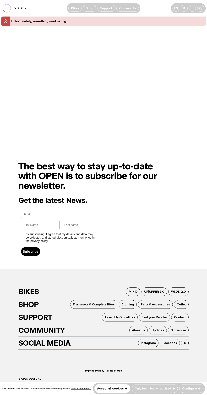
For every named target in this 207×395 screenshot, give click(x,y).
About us (138, 330)
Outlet (181, 304)
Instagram (148, 343)
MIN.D (133, 291)
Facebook (170, 343)
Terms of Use (113, 370)
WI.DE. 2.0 (178, 291)
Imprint (89, 370)
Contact (180, 317)
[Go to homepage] (34, 8)
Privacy (99, 370)
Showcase (178, 330)
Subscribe (30, 251)
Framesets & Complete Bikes (94, 304)
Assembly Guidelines (120, 317)
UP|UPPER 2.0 (154, 291)
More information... (81, 388)
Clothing (127, 304)
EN (176, 8)
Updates (158, 330)
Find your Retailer (154, 317)
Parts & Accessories (155, 304)
